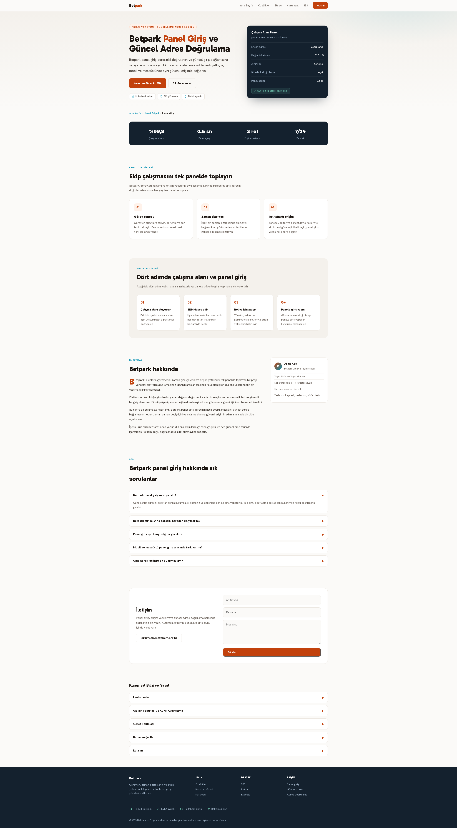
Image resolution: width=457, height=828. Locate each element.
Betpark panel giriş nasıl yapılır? (155, 495)
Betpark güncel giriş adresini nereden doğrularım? (166, 521)
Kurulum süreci (204, 789)
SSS (305, 5)
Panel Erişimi (151, 113)
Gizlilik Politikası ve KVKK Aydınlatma (158, 711)
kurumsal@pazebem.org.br (159, 638)
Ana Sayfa (246, 5)
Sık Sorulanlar (182, 83)
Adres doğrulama (297, 794)
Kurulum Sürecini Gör (148, 83)
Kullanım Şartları (144, 737)
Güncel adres (295, 789)
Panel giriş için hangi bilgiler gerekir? (157, 534)
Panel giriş (293, 784)
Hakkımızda (141, 697)
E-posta (245, 794)
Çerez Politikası (143, 724)
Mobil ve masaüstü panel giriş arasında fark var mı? (168, 547)
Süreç (278, 5)
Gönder (232, 652)
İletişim (320, 5)
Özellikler (264, 5)
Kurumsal (292, 5)
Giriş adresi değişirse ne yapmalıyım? (158, 561)
